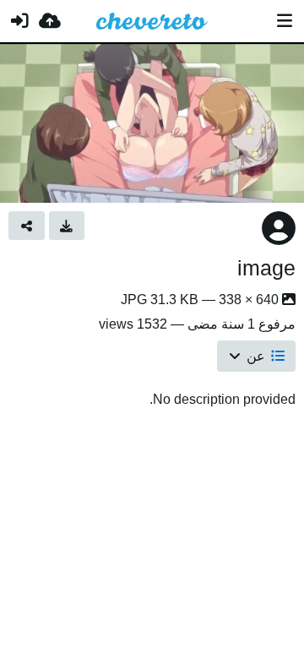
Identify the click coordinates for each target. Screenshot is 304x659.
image (266, 268)
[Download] (67, 225)
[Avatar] (279, 228)
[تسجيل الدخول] (19, 21)
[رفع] (50, 21)
